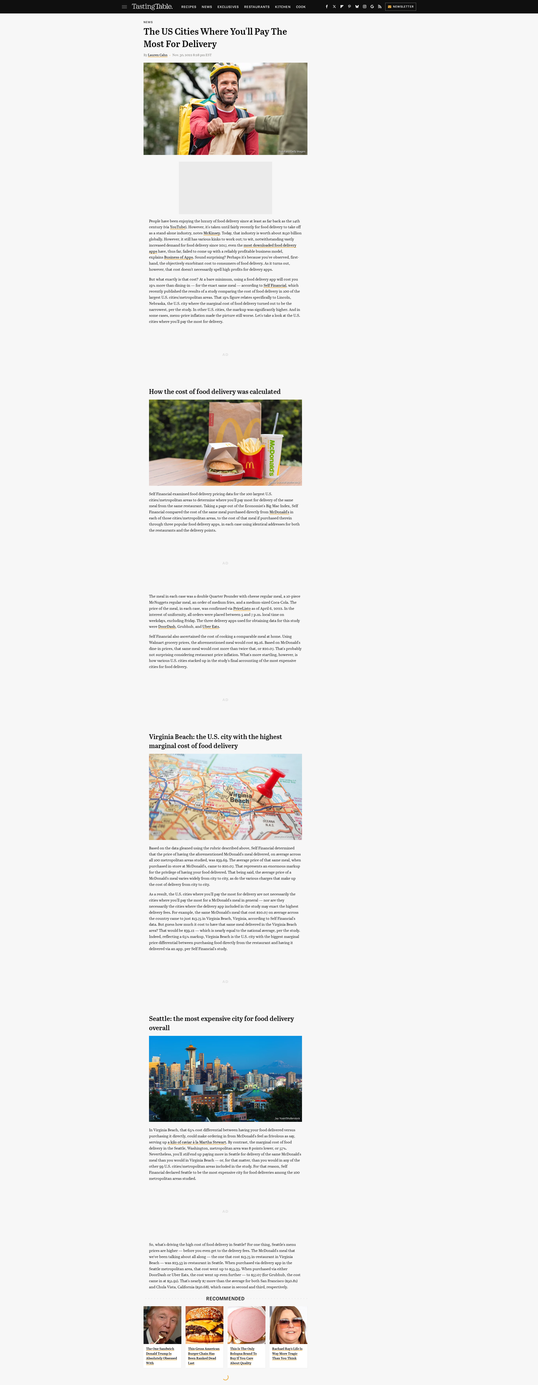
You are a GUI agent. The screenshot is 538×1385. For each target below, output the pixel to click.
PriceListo (242, 608)
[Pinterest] (349, 7)
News (207, 6)
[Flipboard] (342, 7)
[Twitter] (334, 7)
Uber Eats (210, 626)
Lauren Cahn (157, 54)
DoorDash (166, 626)
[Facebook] (327, 7)
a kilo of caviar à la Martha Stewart (197, 1142)
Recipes (188, 6)
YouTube (177, 226)
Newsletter (403, 6)
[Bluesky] (357, 7)
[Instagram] (365, 7)
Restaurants (257, 6)
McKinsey (211, 232)
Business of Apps (178, 257)
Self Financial (275, 285)
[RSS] (380, 7)
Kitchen (282, 6)
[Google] (372, 7)
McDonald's (279, 511)
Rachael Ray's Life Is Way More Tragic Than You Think (287, 1353)
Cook (301, 6)
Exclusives (228, 6)
